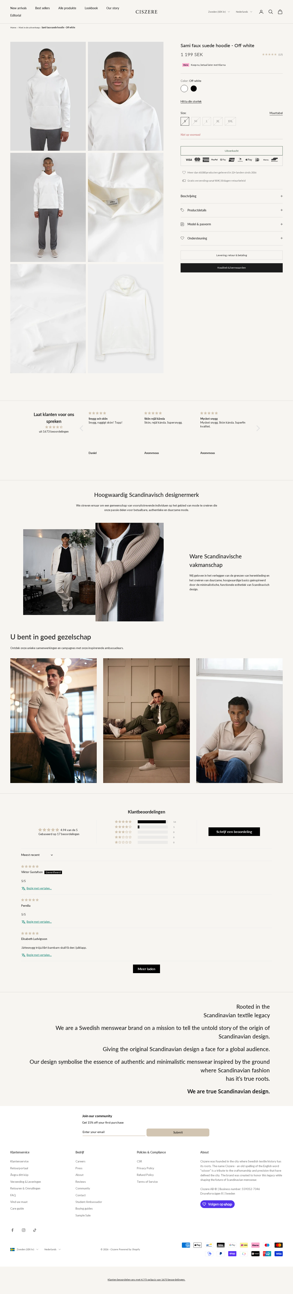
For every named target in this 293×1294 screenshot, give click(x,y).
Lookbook (91, 8)
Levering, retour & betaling (231, 255)
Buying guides (84, 1208)
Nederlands (242, 11)
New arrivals (18, 8)
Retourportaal (19, 1168)
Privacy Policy (145, 1168)
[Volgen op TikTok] (35, 1230)
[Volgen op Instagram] (23, 1230)
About (79, 1175)
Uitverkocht (232, 150)
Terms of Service (147, 1181)
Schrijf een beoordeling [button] (234, 832)
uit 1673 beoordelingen (54, 431)
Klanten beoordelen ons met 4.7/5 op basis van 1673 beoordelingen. (146, 1279)
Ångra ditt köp (19, 1175)
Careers (80, 1161)
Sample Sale (83, 1215)
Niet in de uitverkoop (29, 27)
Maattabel (276, 113)
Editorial (15, 15)
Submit (178, 1132)
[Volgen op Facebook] (12, 1230)
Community (83, 1188)
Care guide (17, 1208)
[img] (54, 427)
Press (79, 1168)
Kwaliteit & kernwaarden (231, 267)
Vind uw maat (18, 1202)
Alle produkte (67, 8)
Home (13, 27)
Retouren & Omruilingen (25, 1188)
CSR (139, 1161)
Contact (81, 1195)
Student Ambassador (89, 1202)
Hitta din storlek (191, 101)
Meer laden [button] (146, 969)
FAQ (13, 1195)
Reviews (81, 1181)
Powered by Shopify (129, 1249)
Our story (112, 8)
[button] (83, 428)
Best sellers (42, 8)
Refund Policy (145, 1175)
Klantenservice (19, 1161)
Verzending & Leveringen (25, 1181)
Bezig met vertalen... (39, 888)
